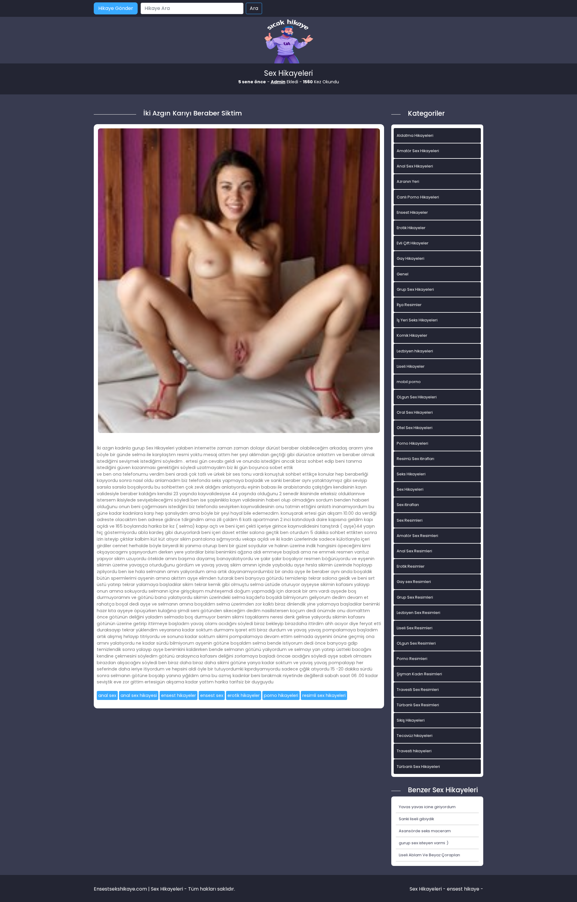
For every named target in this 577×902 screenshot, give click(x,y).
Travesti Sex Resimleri (418, 689)
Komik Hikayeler (412, 335)
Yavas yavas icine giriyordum (427, 806)
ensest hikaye (463, 888)
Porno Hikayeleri (412, 443)
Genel (402, 274)
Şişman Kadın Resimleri (419, 674)
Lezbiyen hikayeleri (415, 351)
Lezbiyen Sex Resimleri (418, 612)
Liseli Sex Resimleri (414, 627)
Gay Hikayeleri (410, 258)
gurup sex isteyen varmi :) (423, 842)
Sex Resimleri (410, 520)
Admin (278, 82)
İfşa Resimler (409, 304)
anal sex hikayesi (139, 695)
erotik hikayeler (243, 695)
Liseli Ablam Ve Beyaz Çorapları (429, 855)
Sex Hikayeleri (410, 489)
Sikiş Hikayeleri (411, 720)
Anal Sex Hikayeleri (415, 166)
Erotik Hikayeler (411, 227)
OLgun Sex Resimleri (416, 643)
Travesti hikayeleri (414, 750)
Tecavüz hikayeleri (414, 735)
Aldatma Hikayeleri (415, 135)
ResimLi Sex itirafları (415, 458)
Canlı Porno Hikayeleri (418, 197)
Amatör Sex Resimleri (417, 535)
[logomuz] (288, 41)
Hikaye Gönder (115, 8)
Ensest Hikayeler (412, 212)
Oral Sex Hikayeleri (415, 412)
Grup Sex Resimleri (415, 597)
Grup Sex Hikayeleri (415, 289)
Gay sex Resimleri (414, 581)
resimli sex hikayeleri (324, 695)
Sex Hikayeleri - (428, 888)
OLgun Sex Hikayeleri (417, 397)
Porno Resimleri (412, 658)
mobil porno (409, 381)
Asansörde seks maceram (425, 830)
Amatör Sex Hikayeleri (418, 150)
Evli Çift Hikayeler (413, 243)
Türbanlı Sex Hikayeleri (418, 766)
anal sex (107, 695)
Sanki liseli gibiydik (416, 818)
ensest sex (211, 695)
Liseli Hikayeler (411, 366)
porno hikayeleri (281, 695)
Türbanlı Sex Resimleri (418, 704)
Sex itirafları (408, 504)
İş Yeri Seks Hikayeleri (417, 320)
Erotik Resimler (411, 566)
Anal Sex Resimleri (414, 551)
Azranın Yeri (408, 181)
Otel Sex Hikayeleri (414, 427)
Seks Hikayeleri (411, 474)
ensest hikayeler (178, 695)
